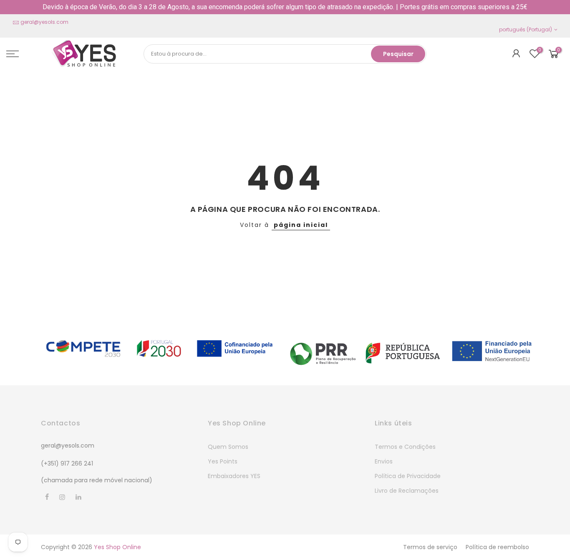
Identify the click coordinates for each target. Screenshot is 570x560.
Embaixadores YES (234, 476)
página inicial (301, 225)
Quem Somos (228, 447)
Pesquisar (398, 54)
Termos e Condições (405, 447)
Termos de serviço (430, 547)
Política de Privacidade (408, 476)
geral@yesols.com (44, 21)
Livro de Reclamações (407, 490)
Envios (384, 461)
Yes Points (222, 461)
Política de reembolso (497, 547)
